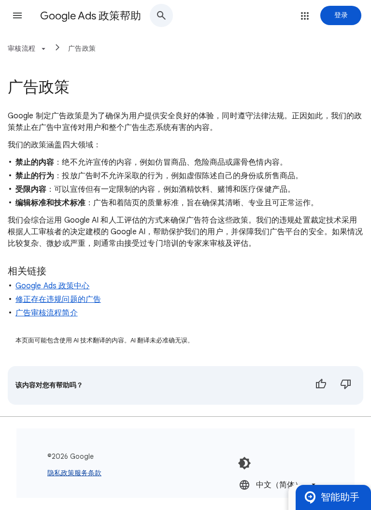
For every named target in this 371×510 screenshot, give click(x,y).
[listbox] (278, 485)
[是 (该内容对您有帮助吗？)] (320, 385)
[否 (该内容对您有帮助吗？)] (346, 385)
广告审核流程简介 (46, 313)
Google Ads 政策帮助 (90, 15)
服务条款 (87, 472)
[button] (17, 15)
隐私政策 (60, 472)
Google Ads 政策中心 (52, 286)
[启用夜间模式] (244, 463)
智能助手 (340, 497)
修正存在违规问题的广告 (58, 299)
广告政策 (82, 48)
